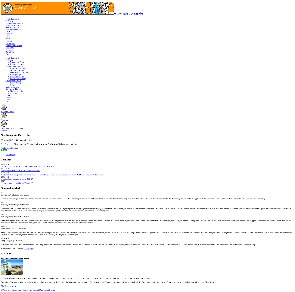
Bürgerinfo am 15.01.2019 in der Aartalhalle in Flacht (20, 171)
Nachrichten (10, 48)
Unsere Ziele (10, 44)
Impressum (9, 50)
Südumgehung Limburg (14, 23)
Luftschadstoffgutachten (19, 72)
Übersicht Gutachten (17, 68)
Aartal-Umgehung (12, 27)
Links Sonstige (11, 155)
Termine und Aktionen (14, 46)
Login (8, 38)
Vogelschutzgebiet (12, 19)
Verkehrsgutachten (17, 70)
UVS (12, 85)
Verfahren (9, 21)
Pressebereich (29, 249)
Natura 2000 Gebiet (17, 62)
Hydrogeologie (15, 75)
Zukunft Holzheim (7, 112)
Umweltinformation (17, 64)
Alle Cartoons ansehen (9, 286)
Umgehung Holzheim (13, 25)
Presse (8, 31)
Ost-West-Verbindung (13, 29)
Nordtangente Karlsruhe (9, 148)
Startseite (9, 42)
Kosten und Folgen (17, 77)
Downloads (10, 52)
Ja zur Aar (4, 120)
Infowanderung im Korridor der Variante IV (17, 183)
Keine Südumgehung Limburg (12, 128)
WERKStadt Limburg (18, 79)
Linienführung (15, 83)
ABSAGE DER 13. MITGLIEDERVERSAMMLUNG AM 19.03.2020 (27, 166)
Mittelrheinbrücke (16, 91)
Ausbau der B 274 (17, 93)
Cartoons (9, 33)
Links (8, 36)
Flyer (7, 54)
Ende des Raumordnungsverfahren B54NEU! (17, 179)
